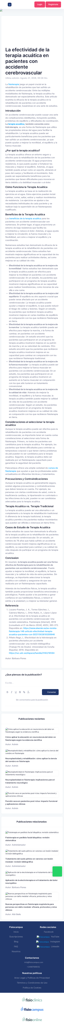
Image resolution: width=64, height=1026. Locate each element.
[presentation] (3, 19)
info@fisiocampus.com (33, 962)
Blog (16, 941)
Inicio (16, 932)
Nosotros (16, 951)
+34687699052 (33, 967)
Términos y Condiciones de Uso (32, 983)
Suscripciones (16, 936)
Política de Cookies (32, 987)
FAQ (16, 946)
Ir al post (32, 730)
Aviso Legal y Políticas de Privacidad (32, 978)
